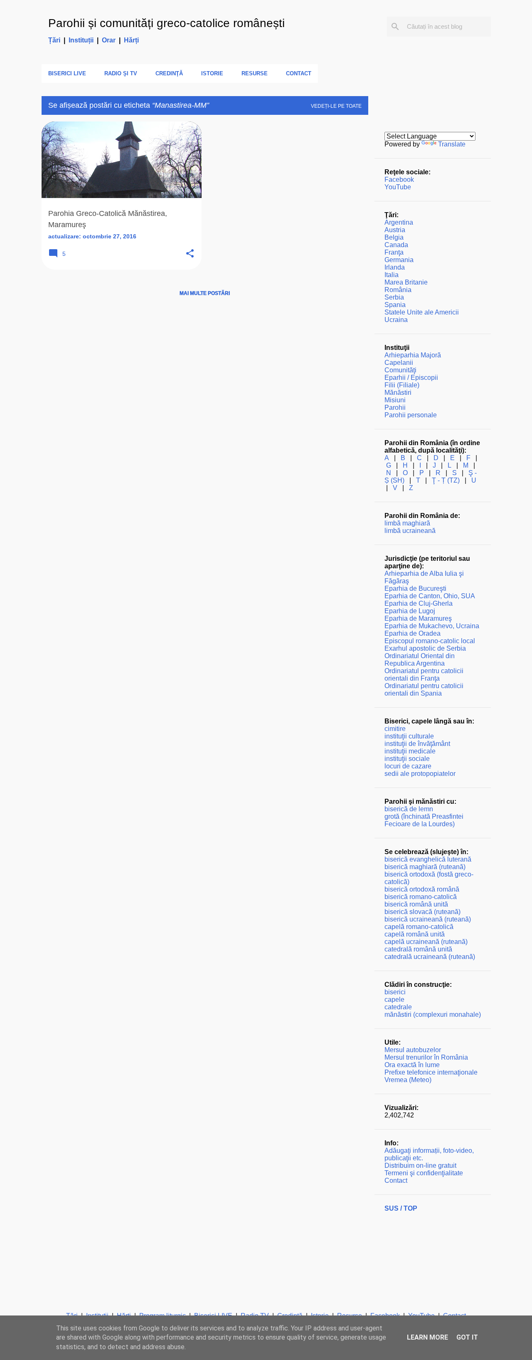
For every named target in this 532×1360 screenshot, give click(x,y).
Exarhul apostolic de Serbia (425, 648)
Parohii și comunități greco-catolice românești (166, 23)
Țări (54, 40)
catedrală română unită (418, 949)
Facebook (399, 179)
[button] (190, 254)
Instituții (81, 40)
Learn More (427, 1337)
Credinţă (169, 73)
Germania (399, 259)
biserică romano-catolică (420, 896)
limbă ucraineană (410, 530)
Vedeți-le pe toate (336, 106)
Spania (395, 304)
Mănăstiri (397, 392)
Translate (452, 144)
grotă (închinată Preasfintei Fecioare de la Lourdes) (423, 820)
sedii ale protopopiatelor (420, 773)
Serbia (394, 297)
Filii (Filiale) (401, 385)
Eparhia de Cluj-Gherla (418, 603)
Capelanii (398, 362)
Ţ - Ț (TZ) (446, 480)
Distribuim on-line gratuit (420, 1165)
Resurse (254, 73)
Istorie (212, 73)
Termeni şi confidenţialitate (423, 1173)
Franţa (394, 252)
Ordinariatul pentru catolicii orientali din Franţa (423, 674)
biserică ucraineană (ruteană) (427, 919)
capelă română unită (414, 934)
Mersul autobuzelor (412, 1049)
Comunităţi (400, 370)
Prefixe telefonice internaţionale (431, 1072)
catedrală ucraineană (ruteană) (429, 956)
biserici (395, 992)
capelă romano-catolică (418, 926)
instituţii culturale (409, 736)
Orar (109, 40)
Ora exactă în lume (412, 1064)
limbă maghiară (407, 523)
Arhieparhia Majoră (412, 355)
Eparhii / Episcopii (411, 377)
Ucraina (396, 319)
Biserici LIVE (67, 73)
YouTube (397, 187)
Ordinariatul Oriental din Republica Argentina (419, 659)
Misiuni (395, 400)
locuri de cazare (407, 766)
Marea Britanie (406, 282)
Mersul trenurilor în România (426, 1057)
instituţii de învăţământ (417, 743)
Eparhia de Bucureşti (415, 588)
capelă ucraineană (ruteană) (426, 941)
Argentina (398, 222)
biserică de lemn (408, 809)
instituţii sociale (407, 758)
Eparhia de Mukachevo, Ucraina (431, 625)
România (397, 289)
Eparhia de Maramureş (418, 618)
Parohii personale (410, 415)
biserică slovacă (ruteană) (422, 911)
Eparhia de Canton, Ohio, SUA (429, 595)
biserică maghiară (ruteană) (425, 866)
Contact (298, 73)
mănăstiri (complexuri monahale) (432, 1014)
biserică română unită (416, 904)
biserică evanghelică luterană (427, 859)
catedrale (398, 1007)
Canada (396, 244)
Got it (467, 1337)
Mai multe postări (205, 293)
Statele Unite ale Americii (421, 312)
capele (394, 999)
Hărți (131, 40)
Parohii (395, 407)
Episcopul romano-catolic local (429, 640)
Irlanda (394, 267)
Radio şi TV (120, 73)
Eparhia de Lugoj (409, 610)
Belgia (394, 237)
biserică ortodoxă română (421, 889)
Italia (391, 274)
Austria (394, 229)
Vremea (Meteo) (407, 1079)
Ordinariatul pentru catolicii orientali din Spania (423, 689)
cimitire (395, 728)
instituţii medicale (410, 751)
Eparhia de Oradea (412, 633)
